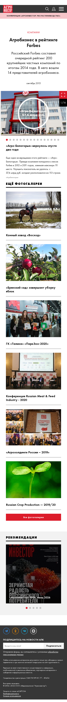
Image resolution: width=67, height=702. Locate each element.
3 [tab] (33, 608)
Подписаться (53, 645)
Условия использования (12, 696)
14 (51, 140)
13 (48, 140)
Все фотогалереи (33, 517)
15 (55, 140)
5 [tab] (40, 608)
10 (38, 140)
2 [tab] (30, 608)
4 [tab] (37, 608)
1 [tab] (27, 608)
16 (58, 140)
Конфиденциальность (11, 693)
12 (44, 140)
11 (41, 140)
